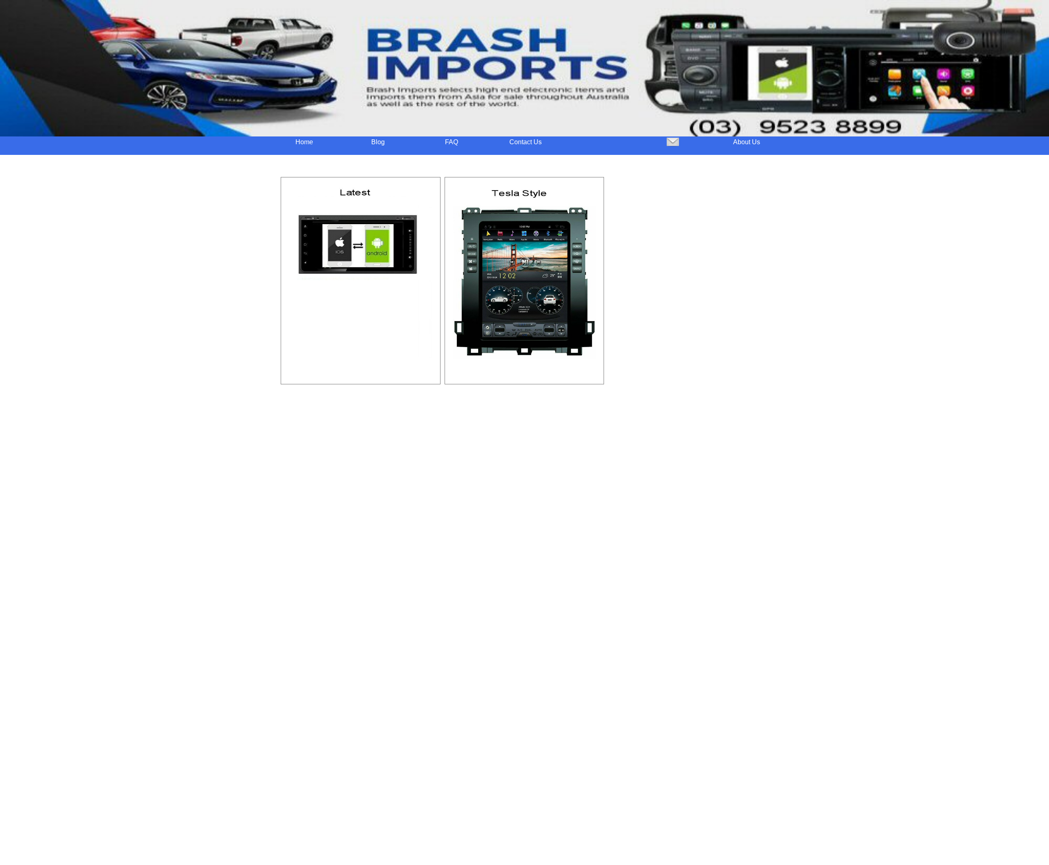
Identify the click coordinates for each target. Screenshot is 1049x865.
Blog (378, 141)
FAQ (451, 141)
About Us (746, 141)
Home (304, 141)
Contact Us (525, 141)
